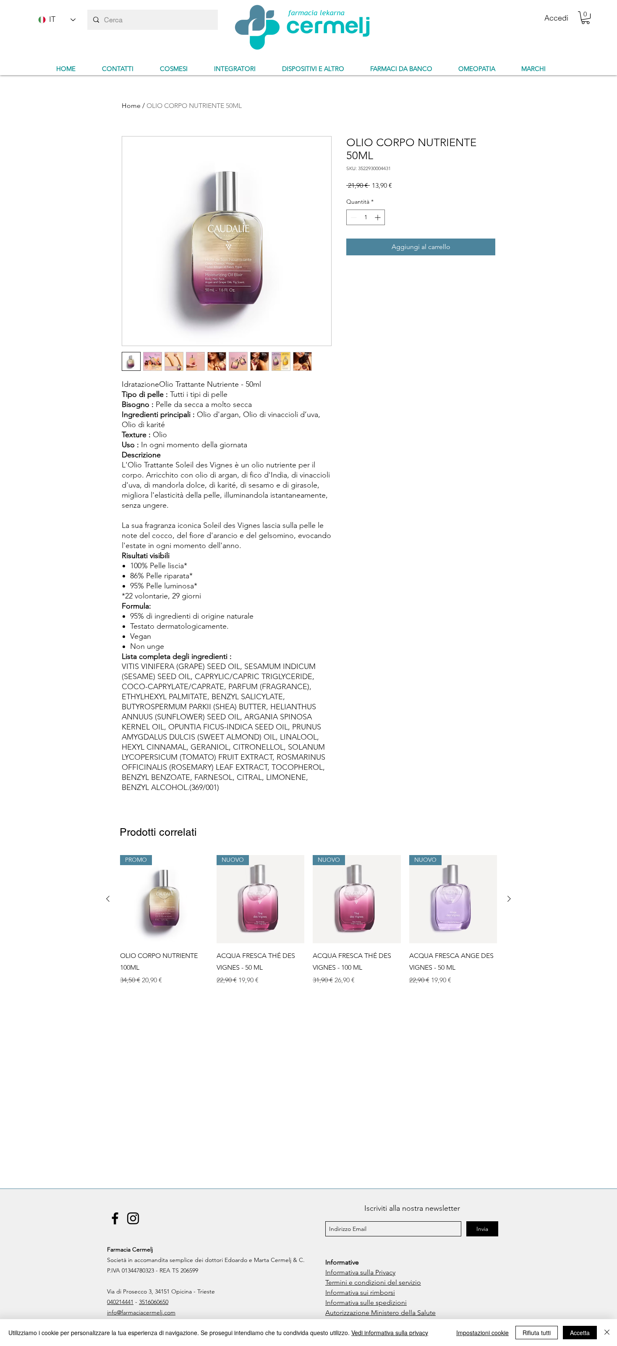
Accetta (580, 1332)
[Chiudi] (607, 1332)
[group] (308, 926)
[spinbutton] (365, 217)
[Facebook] (115, 1218)
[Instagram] (133, 1218)
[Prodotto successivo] (509, 899)
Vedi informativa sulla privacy (389, 1332)
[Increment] (378, 217)
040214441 (120, 1302)
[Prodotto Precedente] (108, 899)
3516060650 (153, 1302)
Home (131, 106)
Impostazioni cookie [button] (482, 1332)
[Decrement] (353, 217)
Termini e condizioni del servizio (373, 1282)
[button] (585, 17)
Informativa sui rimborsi (360, 1292)
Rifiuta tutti (537, 1332)
